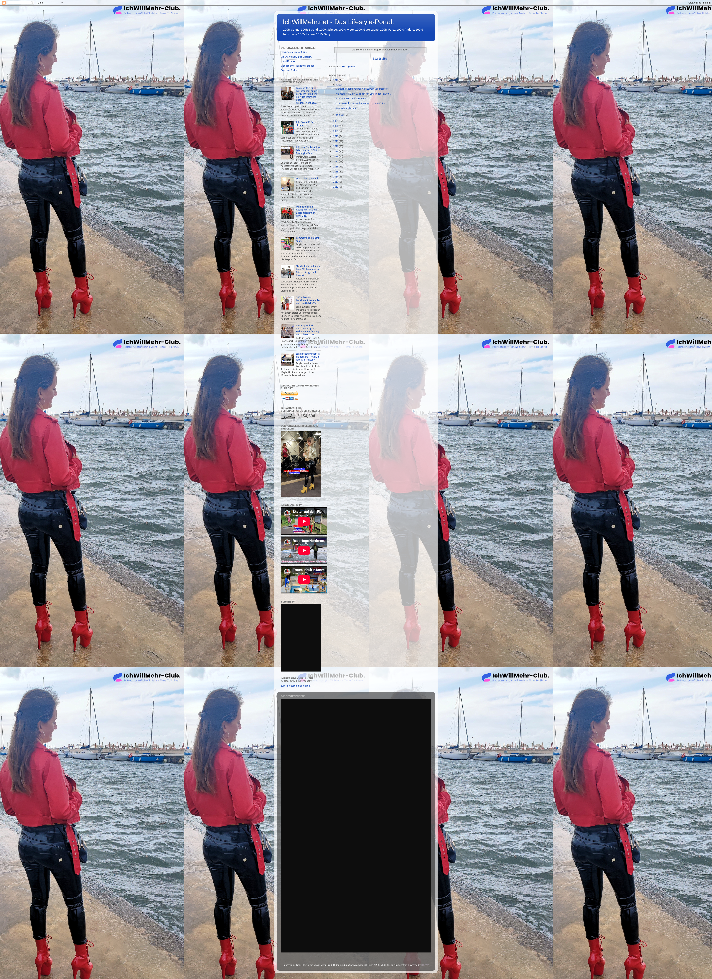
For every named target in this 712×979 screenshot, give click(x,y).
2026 (336, 80)
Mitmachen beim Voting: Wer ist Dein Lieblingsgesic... (362, 89)
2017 (336, 161)
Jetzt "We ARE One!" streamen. (351, 99)
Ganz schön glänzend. (346, 108)
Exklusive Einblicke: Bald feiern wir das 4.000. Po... (361, 103)
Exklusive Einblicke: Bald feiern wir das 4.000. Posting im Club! (308, 150)
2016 (336, 167)
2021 (336, 141)
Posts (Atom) (348, 66)
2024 (336, 126)
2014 (336, 177)
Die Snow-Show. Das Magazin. (296, 57)
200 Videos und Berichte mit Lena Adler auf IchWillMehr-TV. (308, 300)
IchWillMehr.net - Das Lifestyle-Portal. (338, 22)
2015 (336, 172)
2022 (336, 136)
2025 (336, 121)
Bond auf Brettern (290, 70)
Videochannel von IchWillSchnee (297, 66)
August (340, 85)
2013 (336, 182)
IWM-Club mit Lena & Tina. (294, 52)
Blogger (425, 965)
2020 (336, 146)
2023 (336, 131)
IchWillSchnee (288, 61)
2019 (336, 151)
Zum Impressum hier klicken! (296, 686)
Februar (340, 115)
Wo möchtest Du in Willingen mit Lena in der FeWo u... (363, 94)
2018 (336, 156)
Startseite (380, 59)
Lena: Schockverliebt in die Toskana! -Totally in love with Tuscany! (308, 357)
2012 (336, 187)
